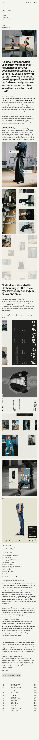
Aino (3, 2)
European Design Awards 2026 (16, 314)
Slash (29, 634)
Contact (29, 2)
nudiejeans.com (6, 27)
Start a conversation (11, 675)
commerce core (6, 601)
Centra (9, 555)
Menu (35, 2)
